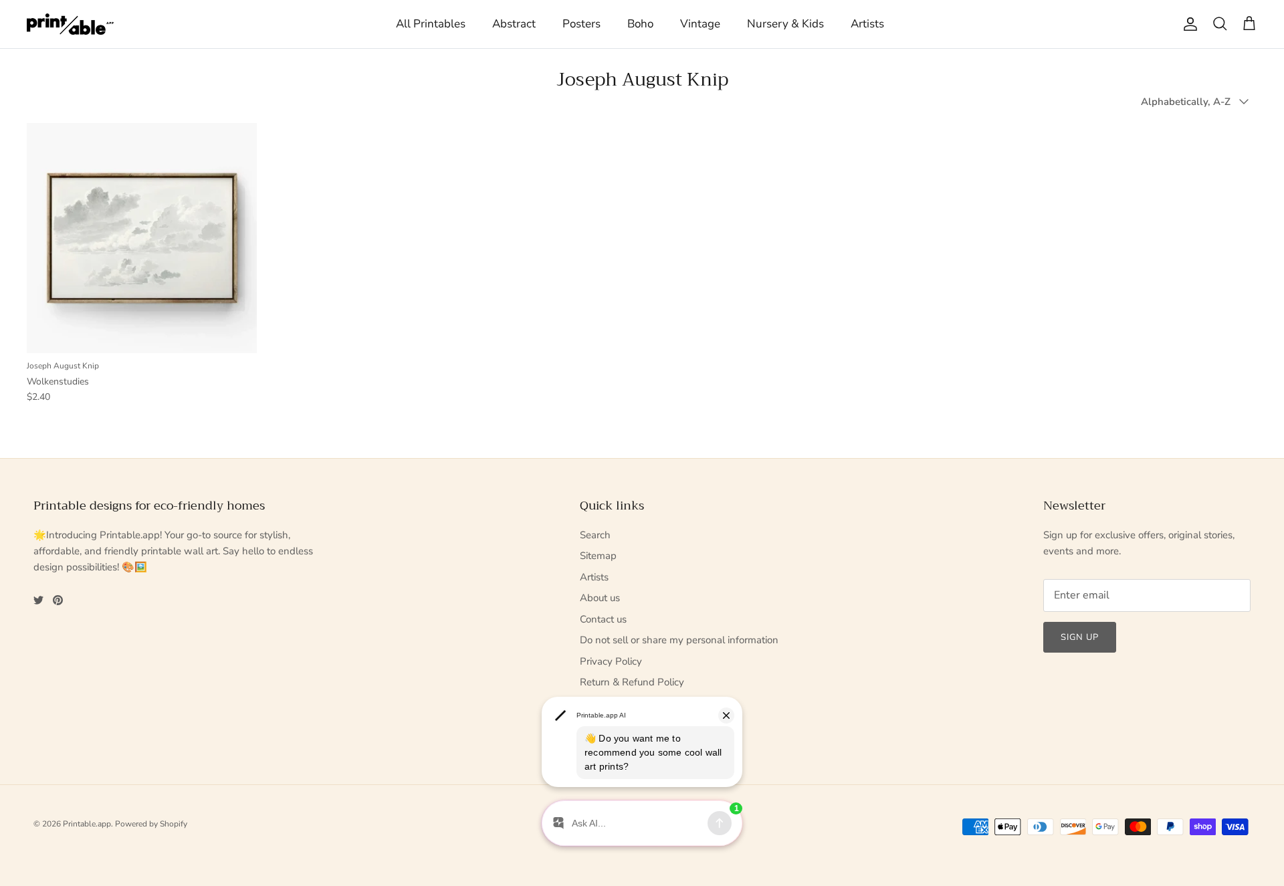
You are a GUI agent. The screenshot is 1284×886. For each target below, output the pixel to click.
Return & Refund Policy (632, 682)
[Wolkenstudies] (142, 238)
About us (600, 597)
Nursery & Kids (785, 23)
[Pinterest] (58, 600)
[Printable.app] (70, 24)
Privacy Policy (611, 661)
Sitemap (598, 555)
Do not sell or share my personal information (679, 640)
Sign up (1080, 637)
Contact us (603, 619)
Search (595, 535)
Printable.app (87, 823)
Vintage (700, 23)
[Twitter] (38, 600)
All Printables (430, 23)
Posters (581, 23)
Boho (640, 23)
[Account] (1187, 24)
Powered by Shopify (151, 823)
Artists (867, 23)
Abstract (514, 23)
